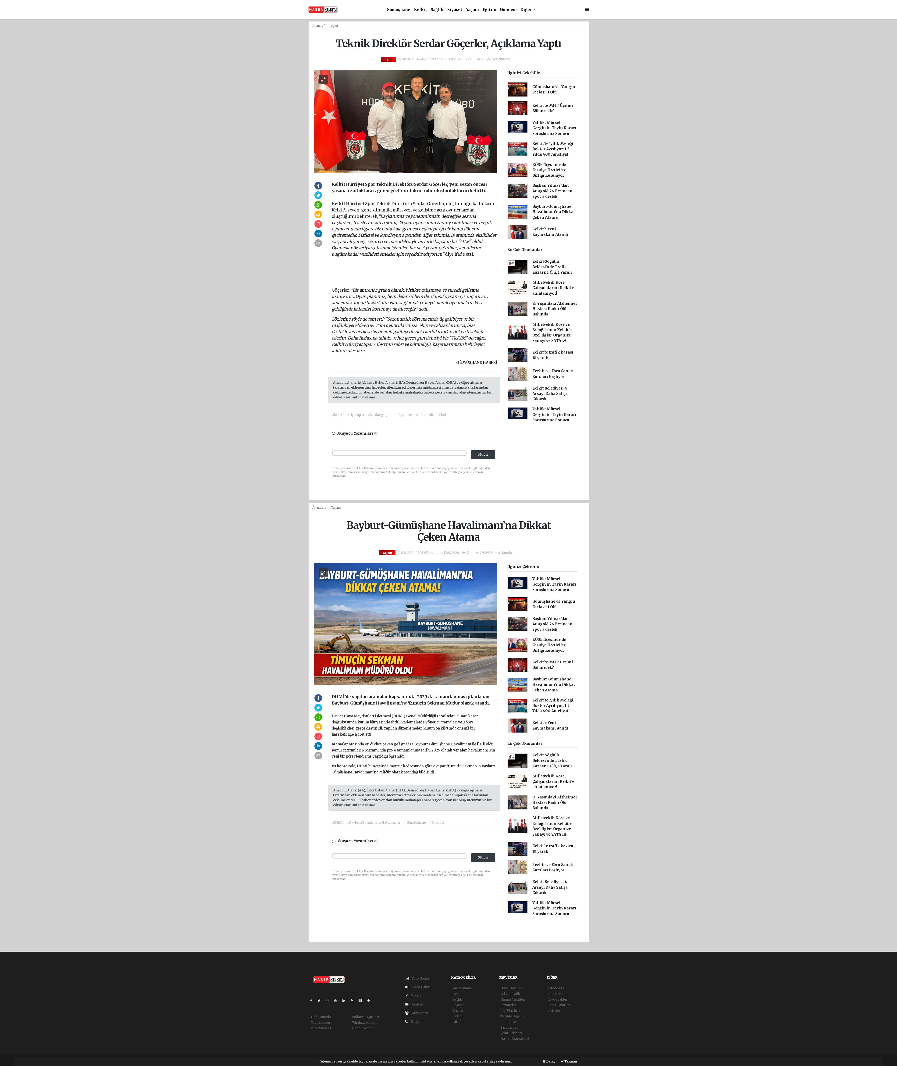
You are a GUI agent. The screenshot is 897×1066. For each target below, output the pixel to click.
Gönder (483, 454)
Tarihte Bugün (512, 1016)
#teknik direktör (434, 415)
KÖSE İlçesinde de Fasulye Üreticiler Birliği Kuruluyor (549, 170)
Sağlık (437, 9)
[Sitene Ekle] (370, 1000)
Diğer (526, 9)
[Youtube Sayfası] (337, 1000)
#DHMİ (338, 822)
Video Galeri (420, 987)
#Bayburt (436, 822)
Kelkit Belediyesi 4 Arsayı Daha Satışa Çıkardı (550, 393)
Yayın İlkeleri (321, 1022)
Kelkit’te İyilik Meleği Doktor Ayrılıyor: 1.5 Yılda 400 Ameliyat (552, 149)
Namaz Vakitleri (512, 999)
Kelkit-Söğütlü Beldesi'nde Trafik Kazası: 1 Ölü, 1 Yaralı (552, 267)
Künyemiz (419, 1013)
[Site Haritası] (362, 1000)
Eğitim (489, 9)
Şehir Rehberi (511, 1033)
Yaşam (472, 9)
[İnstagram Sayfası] (329, 1000)
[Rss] (354, 1000)
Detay (550, 1061)
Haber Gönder (363, 1028)
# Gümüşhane (414, 822)
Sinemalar (508, 1022)
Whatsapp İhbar (364, 1022)
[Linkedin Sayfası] (345, 1000)
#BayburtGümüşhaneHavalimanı (373, 822)
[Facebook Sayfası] (313, 1000)
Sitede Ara (556, 988)
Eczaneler (508, 1005)
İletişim (416, 1021)
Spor (334, 26)
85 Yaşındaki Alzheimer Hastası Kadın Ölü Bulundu (554, 309)
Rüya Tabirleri (559, 1005)
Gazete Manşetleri (514, 1039)
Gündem (508, 9)
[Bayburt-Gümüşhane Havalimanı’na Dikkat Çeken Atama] (405, 624)
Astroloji (555, 1011)
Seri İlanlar (509, 1027)
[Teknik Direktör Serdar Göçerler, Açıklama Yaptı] (405, 121)
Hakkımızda (321, 1017)
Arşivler (417, 1004)
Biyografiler (558, 999)
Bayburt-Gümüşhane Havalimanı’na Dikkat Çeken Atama (553, 212)
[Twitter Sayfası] (320, 1000)
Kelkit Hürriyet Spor (354, 203)
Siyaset (454, 9)
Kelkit (420, 9)
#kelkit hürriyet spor (348, 415)
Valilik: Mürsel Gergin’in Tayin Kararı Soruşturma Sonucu (554, 128)
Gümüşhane (398, 9)
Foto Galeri (420, 978)
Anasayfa (319, 26)
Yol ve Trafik (510, 994)
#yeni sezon (408, 415)
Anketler (555, 994)
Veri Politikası (321, 1028)
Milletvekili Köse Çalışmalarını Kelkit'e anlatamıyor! (553, 288)
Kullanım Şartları (365, 1017)
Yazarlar (417, 996)
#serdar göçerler (381, 415)
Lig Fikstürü (510, 1011)
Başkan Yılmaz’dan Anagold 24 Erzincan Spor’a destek (552, 191)
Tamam (570, 1061)
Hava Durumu (511, 988)
